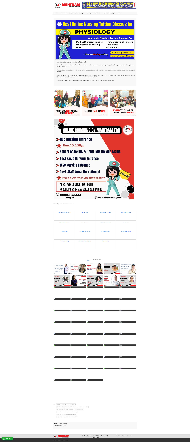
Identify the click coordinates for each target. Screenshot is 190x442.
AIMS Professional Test (105, 222)
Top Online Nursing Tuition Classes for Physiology (67, 416)
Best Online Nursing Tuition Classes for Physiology (67, 406)
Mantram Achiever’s (97, 259)
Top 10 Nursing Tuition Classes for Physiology (66, 414)
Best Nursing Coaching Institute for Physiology (66, 404)
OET (119, 13)
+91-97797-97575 (124, 435)
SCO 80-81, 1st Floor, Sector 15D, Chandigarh (95, 436)
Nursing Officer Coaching (93, 13)
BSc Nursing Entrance (105, 212)
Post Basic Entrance (126, 212)
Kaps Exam (126, 222)
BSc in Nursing (60, 409)
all (88, 259)
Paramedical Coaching (108, 13)
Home (56, 13)
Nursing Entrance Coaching (76, 13)
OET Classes (85, 212)
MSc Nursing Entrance (64, 222)
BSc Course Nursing (84, 406)
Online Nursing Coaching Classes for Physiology (67, 411)
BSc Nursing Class (69, 409)
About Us (63, 13)
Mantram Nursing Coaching (60, 423)
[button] (7, 438)
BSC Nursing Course (79, 409)
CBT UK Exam (85, 222)
